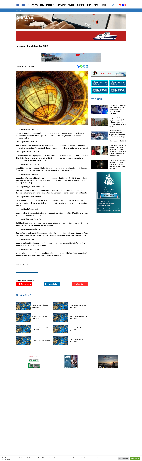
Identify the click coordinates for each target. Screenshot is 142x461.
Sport (88, 5)
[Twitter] (84, 66)
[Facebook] (78, 66)
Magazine (80, 5)
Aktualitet (61, 5)
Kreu (42, 5)
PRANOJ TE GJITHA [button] (135, 458)
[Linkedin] (87, 66)
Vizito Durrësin (100, 5)
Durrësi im (50, 5)
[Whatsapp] (81, 66)
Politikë (71, 5)
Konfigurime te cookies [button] (123, 458)
